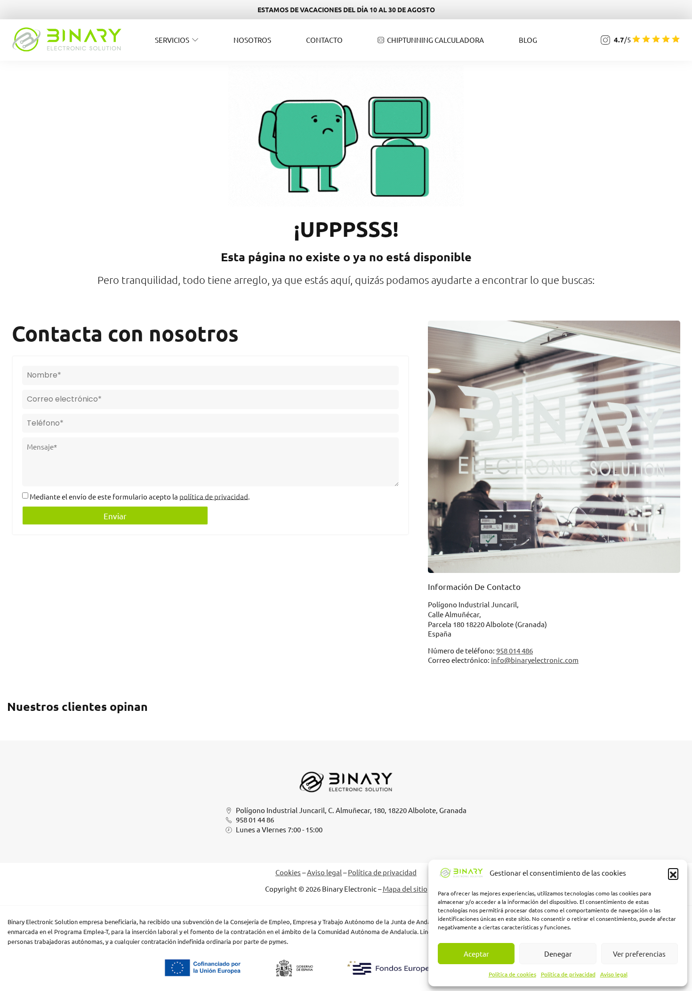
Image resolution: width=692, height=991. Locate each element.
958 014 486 (514, 650)
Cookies (288, 872)
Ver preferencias (639, 953)
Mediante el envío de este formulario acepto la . (140, 495)
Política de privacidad (568, 974)
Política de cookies (512, 974)
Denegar (558, 953)
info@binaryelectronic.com (535, 659)
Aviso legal (614, 974)
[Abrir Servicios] (195, 39)
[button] (673, 873)
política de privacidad (213, 495)
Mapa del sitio (405, 888)
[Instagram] (605, 40)
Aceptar (476, 953)
